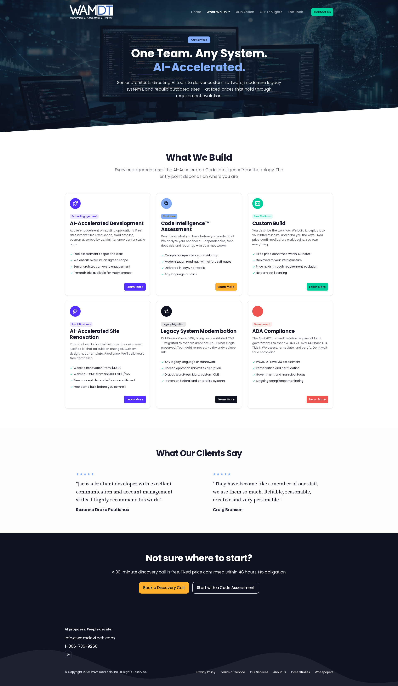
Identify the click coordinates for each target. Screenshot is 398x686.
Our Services (259, 672)
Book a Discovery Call (163, 587)
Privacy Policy (205, 672)
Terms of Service (232, 672)
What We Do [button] (216, 12)
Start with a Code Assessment (226, 587)
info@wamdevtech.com (90, 638)
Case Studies (300, 672)
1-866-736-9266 (81, 646)
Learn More (135, 287)
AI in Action (245, 12)
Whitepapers (324, 672)
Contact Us (322, 12)
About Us (279, 672)
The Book (295, 12)
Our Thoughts (271, 12)
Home (196, 12)
